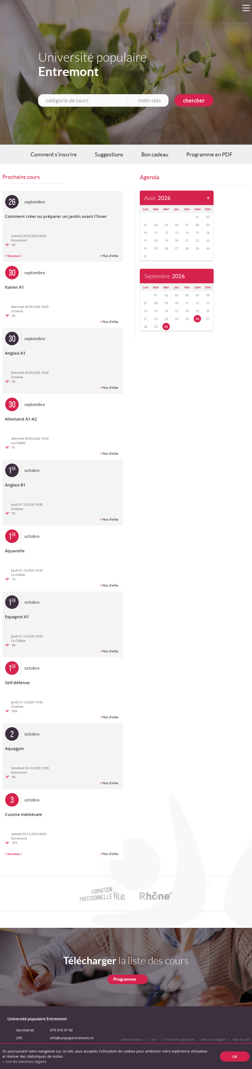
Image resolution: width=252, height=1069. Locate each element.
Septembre (164, 276)
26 (197, 319)
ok (234, 1056)
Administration (132, 1039)
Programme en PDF (209, 154)
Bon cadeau (154, 154)
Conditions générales (179, 1039)
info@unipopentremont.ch (72, 1038)
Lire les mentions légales (26, 1061)
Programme (124, 979)
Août (157, 198)
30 (166, 327)
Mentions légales (213, 1039)
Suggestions (109, 154)
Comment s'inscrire (54, 154)
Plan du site (241, 1039)
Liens (153, 1039)
